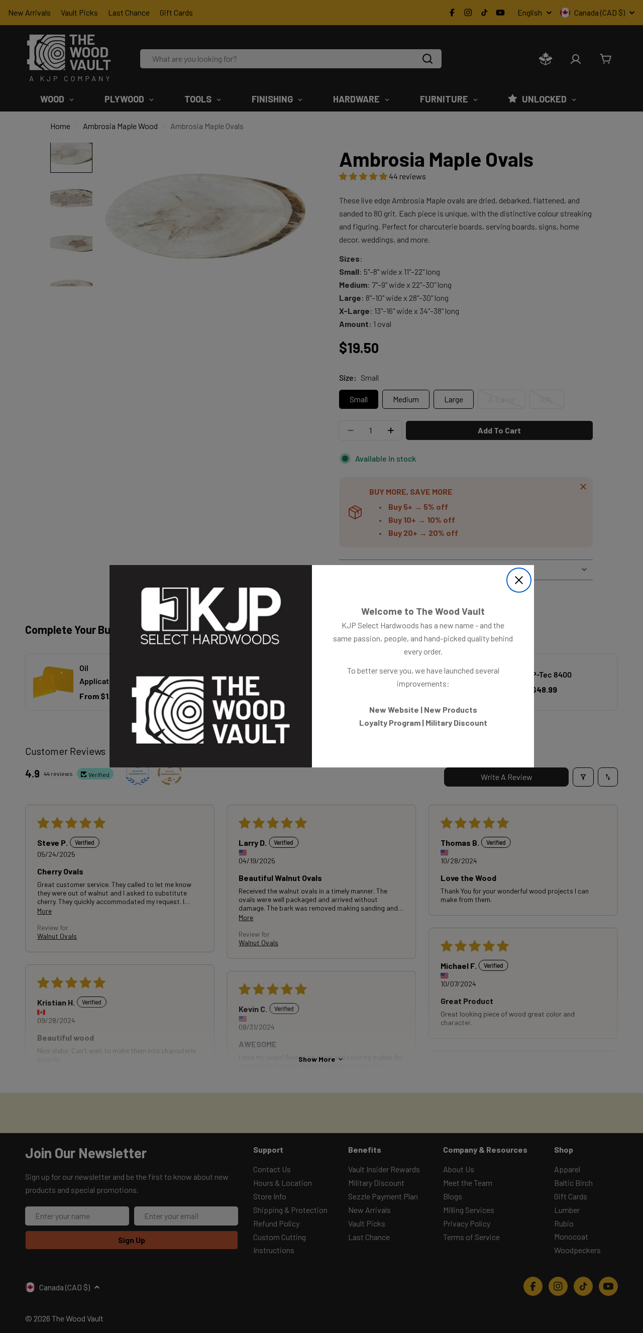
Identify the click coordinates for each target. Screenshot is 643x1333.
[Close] (519, 580)
